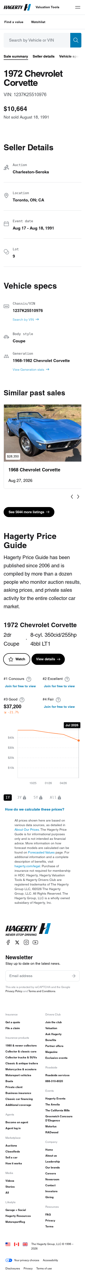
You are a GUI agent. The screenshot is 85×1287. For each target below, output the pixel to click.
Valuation (51, 1028)
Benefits (50, 1040)
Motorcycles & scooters (20, 1069)
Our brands (52, 1167)
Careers (50, 1173)
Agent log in (13, 1128)
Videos (9, 1180)
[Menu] (77, 7)
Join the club (53, 1022)
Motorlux (51, 1126)
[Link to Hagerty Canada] (16, 1243)
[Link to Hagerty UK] (25, 1243)
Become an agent (16, 1122)
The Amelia (52, 1104)
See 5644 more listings (26, 512)
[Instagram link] (26, 942)
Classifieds (12, 1151)
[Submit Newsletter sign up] (74, 976)
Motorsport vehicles (18, 1075)
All (7, 1192)
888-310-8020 (54, 1081)
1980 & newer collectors (21, 1045)
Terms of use (44, 1268)
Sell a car (11, 1157)
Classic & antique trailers (21, 1063)
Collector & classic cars (20, 1051)
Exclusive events (56, 1057)
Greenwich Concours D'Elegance (59, 1118)
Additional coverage (18, 1104)
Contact (50, 1185)
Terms (49, 1226)
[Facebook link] (8, 942)
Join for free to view (20, 686)
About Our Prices (27, 829)
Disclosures (12, 1268)
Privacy (50, 1220)
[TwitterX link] (17, 942)
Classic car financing (19, 1098)
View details (45, 659)
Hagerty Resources (18, 1215)
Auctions (11, 1145)
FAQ (48, 1214)
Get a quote (12, 1022)
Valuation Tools (47, 7)
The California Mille (57, 1110)
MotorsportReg (15, 1221)
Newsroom (52, 1179)
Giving (49, 1197)
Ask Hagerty (53, 1034)
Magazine (51, 1051)
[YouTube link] (35, 942)
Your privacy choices (26, 1260)
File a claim (12, 1028)
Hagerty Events (55, 1098)
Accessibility (50, 1260)
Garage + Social (15, 1209)
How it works (13, 1163)
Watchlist (38, 22)
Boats (9, 1081)
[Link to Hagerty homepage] (28, 929)
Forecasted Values (41, 852)
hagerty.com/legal (27, 866)
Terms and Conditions (41, 991)
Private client (13, 1087)
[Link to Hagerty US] (7, 1243)
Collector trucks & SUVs (21, 1057)
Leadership (52, 1161)
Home (49, 1149)
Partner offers (54, 1045)
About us (51, 1155)
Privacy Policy (13, 991)
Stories (10, 1186)
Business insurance (18, 1092)
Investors (51, 1191)
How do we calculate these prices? (34, 809)
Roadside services (57, 1075)
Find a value (13, 22)
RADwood (51, 1132)
